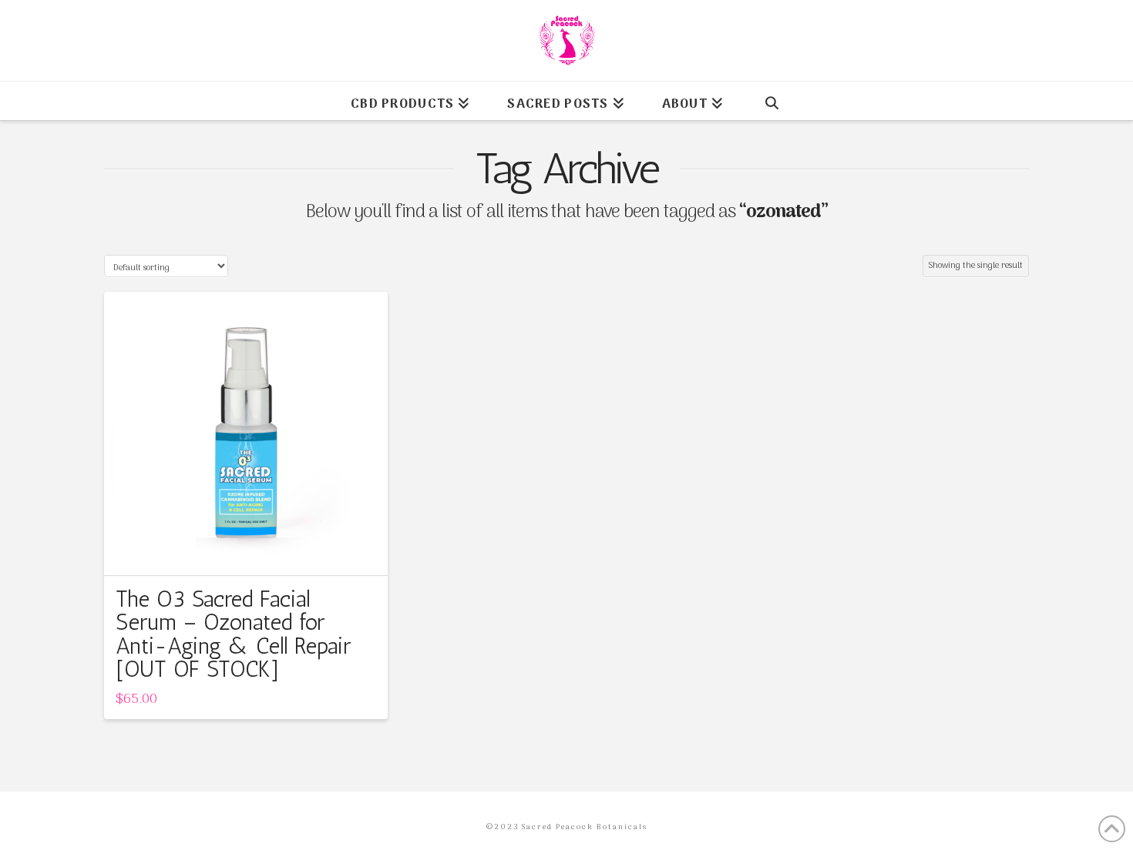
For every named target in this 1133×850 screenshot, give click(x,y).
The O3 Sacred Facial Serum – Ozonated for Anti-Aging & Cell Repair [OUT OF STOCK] (233, 634)
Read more (246, 549)
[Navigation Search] (771, 101)
